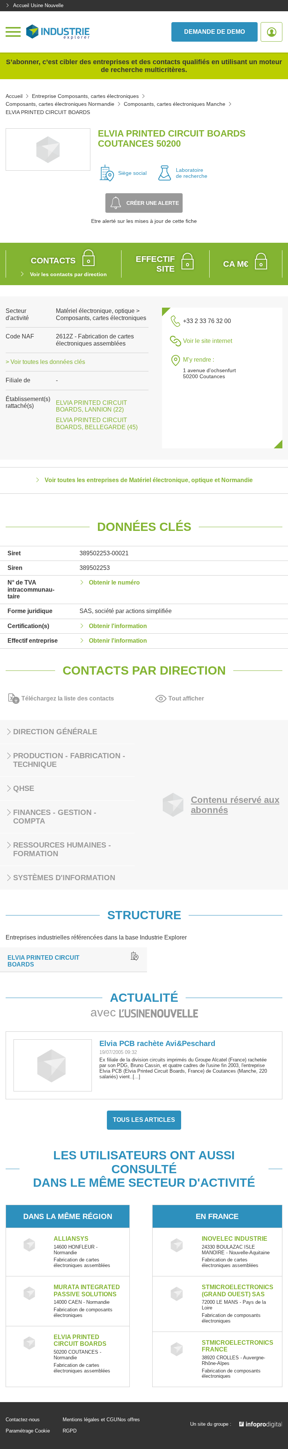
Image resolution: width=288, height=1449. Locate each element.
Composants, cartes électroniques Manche (174, 104)
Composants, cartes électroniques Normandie (60, 104)
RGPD (69, 1431)
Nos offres (128, 1419)
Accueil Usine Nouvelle (38, 5)
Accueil (14, 96)
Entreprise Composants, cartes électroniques (85, 96)
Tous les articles (144, 1120)
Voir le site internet (207, 341)
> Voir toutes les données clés (45, 362)
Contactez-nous (23, 1419)
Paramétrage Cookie (28, 1431)
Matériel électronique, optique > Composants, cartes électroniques (101, 314)
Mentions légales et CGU (90, 1419)
